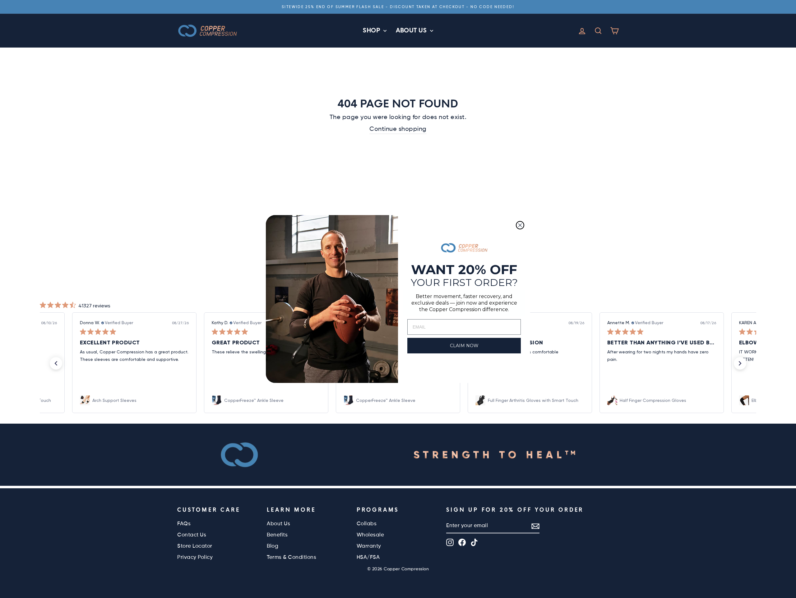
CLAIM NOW (464, 345)
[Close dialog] (520, 225)
